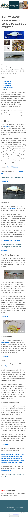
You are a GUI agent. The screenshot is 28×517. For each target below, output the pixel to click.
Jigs (5, 89)
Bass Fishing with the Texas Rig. (12, 177)
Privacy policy (16, 514)
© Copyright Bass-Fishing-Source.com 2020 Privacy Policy (14, 508)
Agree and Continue (14, 515)
